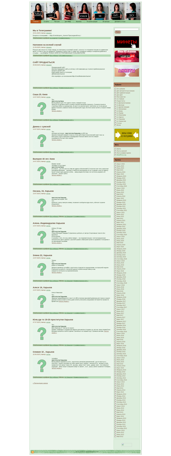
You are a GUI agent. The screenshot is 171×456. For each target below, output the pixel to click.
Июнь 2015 (120, 362)
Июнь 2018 (120, 289)
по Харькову (69, 216)
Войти (119, 149)
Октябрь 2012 (121, 426)
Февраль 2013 (121, 418)
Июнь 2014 (120, 386)
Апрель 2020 (121, 245)
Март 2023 (120, 174)
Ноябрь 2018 (121, 279)
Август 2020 (121, 236)
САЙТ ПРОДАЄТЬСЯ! (44, 62)
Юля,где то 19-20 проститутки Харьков (53, 319)
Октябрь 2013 (121, 402)
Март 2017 (120, 319)
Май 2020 (120, 242)
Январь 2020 (121, 251)
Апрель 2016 (121, 341)
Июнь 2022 (120, 192)
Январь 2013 (121, 420)
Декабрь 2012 (121, 422)
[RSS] (32, 452)
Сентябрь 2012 (122, 428)
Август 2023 (121, 164)
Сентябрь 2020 (122, 234)
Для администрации (123, 93)
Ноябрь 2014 (121, 376)
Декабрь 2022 (121, 180)
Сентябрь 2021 (122, 210)
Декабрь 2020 (121, 228)
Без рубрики (54, 55)
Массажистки (121, 97)
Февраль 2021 (121, 224)
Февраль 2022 (121, 200)
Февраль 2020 (121, 249)
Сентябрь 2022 (122, 186)
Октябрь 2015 (121, 354)
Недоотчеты (121, 101)
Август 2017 (121, 309)
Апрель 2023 (121, 172)
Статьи (119, 123)
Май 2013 (120, 412)
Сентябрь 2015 (122, 356)
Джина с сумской (41, 126)
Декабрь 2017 (121, 301)
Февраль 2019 (121, 273)
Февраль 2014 (121, 394)
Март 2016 (120, 343)
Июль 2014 (120, 384)
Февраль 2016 (121, 345)
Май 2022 (120, 194)
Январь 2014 (121, 396)
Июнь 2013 (120, 410)
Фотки (119, 125)
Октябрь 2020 (121, 232)
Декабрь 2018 (121, 277)
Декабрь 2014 (121, 374)
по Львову (120, 113)
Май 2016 (120, 339)
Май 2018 (120, 291)
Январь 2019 (121, 275)
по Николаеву (121, 115)
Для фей (119, 95)
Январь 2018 (121, 299)
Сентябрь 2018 (122, 283)
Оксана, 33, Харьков (43, 191)
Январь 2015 (121, 372)
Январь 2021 (121, 226)
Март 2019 (120, 271)
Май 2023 (120, 170)
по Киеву (120, 111)
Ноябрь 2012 (121, 424)
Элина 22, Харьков (42, 255)
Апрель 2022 (121, 196)
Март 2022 (120, 198)
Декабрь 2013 (121, 398)
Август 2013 (121, 406)
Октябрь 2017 (121, 305)
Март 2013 (120, 416)
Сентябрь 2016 (122, 331)
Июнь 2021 (120, 216)
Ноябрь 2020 (121, 230)
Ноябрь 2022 (121, 182)
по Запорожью (121, 109)
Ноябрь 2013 (121, 400)
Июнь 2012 (120, 434)
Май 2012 (120, 436)
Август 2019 (121, 261)
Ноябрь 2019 (121, 255)
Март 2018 (120, 295)
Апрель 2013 (121, 414)
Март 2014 (120, 392)
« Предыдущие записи (40, 383)
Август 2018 (121, 285)
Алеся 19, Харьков (42, 287)
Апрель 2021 (121, 220)
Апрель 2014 (121, 390)
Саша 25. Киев (40, 94)
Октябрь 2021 (121, 208)
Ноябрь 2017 (121, 303)
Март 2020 (120, 247)
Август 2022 (121, 188)
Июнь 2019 (120, 265)
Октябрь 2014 (121, 378)
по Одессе (120, 117)
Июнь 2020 (120, 241)
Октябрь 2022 (121, 184)
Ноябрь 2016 (121, 327)
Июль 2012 (120, 432)
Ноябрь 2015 (121, 351)
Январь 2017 (121, 323)
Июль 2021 (120, 214)
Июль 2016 (120, 335)
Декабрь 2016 (121, 325)
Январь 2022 (121, 202)
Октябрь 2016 (121, 329)
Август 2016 (121, 333)
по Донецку (120, 105)
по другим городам (123, 107)
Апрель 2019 (121, 269)
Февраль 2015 (121, 370)
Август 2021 (121, 212)
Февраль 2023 (121, 176)
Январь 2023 (121, 178)
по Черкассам (121, 121)
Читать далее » (57, 111)
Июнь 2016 (120, 337)
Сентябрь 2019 (122, 259)
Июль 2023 (120, 166)
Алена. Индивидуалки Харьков (49, 223)
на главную (53, 38)
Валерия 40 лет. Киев (44, 159)
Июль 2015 (120, 360)
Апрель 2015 (121, 366)
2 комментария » (79, 216)
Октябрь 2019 (121, 257)
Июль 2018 (120, 287)
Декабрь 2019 (121, 253)
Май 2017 (120, 315)
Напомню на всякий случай (47, 45)
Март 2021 (120, 222)
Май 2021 (120, 218)
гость (48, 97)
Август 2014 (121, 382)
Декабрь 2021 (121, 204)
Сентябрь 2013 (122, 404)
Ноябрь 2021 (121, 206)
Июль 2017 (120, 311)
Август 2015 (121, 358)
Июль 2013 (120, 408)
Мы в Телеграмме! (42, 30)
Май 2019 (120, 267)
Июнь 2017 (120, 313)
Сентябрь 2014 (122, 380)
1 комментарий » (65, 184)
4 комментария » (64, 38)
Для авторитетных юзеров (125, 91)
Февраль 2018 (121, 297)
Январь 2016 (121, 348)
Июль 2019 (120, 263)
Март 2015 (120, 368)
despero (49, 33)
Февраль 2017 (121, 321)
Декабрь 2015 (121, 350)
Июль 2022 (120, 190)
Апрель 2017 (121, 317)
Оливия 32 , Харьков (43, 352)
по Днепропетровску (123, 103)
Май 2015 (120, 364)
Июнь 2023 (120, 168)
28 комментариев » (65, 55)
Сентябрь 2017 (122, 307)
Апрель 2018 (121, 293)
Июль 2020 (120, 239)
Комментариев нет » (66, 88)
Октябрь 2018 (121, 281)
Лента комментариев (124, 153)
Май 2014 (120, 388)
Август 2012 (121, 430)
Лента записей (122, 151)
